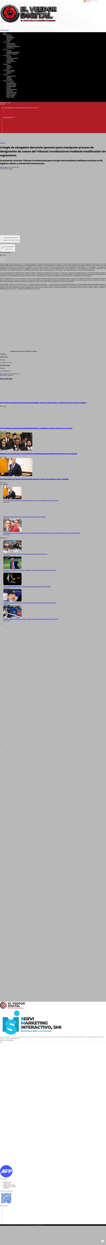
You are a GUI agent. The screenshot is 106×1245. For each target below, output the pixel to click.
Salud (8, 68)
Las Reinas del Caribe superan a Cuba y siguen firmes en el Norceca (25, 553)
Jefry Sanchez (3, 167)
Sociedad (5, 64)
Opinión (5, 74)
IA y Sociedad (10, 82)
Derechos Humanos (12, 89)
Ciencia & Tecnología (12, 58)
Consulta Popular (11, 86)
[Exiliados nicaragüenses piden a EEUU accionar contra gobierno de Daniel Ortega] (12, 600)
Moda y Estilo (10, 96)
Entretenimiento (11, 61)
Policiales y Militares (12, 53)
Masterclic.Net (40, 1224)
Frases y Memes (11, 95)
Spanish (88, 1)
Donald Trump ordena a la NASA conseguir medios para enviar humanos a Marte (29, 570)
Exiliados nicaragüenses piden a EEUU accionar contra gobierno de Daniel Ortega (22, 107)
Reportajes (9, 79)
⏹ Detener (3, 260)
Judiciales (9, 50)
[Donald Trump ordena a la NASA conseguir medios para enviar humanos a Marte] (12, 568)
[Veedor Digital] (4, 30)
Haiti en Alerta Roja (12, 92)
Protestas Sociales (11, 85)
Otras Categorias (8, 80)
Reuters (9, 73)
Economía (9, 36)
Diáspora (9, 88)
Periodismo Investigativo (13, 46)
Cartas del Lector (11, 76)
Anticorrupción (11, 43)
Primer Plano (7, 34)
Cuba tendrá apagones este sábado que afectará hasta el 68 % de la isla (27, 586)
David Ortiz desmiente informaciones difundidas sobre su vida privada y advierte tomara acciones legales (43, 402)
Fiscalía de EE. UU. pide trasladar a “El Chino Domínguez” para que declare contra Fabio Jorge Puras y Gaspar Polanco (41, 532)
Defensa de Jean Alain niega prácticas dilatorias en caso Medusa (24, 516)
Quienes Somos (7, 1181)
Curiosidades (10, 59)
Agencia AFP (10, 71)
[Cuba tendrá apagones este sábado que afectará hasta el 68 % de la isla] (12, 584)
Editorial (9, 77)
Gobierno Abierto (11, 44)
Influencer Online (11, 94)
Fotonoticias (10, 91)
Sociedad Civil (10, 47)
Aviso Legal (6, 1182)
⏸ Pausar (3, 258)
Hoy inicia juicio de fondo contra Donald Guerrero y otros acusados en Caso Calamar (34, 478)
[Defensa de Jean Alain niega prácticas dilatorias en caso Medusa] (12, 514)
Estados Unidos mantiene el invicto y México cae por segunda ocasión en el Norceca (30, 618)
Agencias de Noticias (9, 70)
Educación (9, 67)
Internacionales (10, 37)
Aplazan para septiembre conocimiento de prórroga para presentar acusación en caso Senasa (38, 453)
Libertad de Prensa (11, 83)
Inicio (4, 33)
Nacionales (9, 39)
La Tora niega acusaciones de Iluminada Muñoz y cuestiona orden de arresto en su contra (36, 428)
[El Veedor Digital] (28, 23)
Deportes (9, 56)
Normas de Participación (9, 1185)
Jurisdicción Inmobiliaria (13, 52)
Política (9, 40)
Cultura (9, 65)
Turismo (9, 62)
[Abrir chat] (102, 1241)
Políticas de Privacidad (9, 1184)
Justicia (5, 49)
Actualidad (6, 55)
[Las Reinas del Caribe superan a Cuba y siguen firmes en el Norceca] (12, 551)
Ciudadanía (6, 42)
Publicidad (6, 1187)
